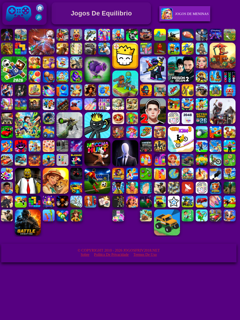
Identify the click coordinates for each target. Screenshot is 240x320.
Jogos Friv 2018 (17, 26)
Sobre (85, 255)
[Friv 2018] (40, 10)
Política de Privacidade (111, 255)
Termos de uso (145, 255)
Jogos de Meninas (192, 14)
